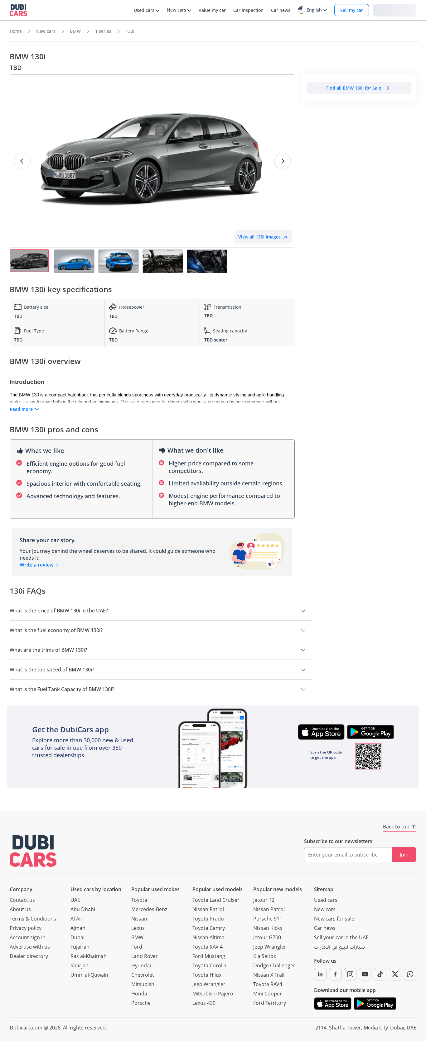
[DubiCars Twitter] (395, 974)
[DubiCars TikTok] (380, 974)
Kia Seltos (264, 956)
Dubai (77, 937)
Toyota (139, 899)
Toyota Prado (208, 918)
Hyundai (141, 965)
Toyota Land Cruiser (216, 899)
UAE (75, 899)
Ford (136, 946)
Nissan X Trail (268, 974)
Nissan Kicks (267, 928)
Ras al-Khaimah (88, 956)
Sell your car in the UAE (341, 937)
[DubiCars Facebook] (335, 974)
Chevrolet (142, 974)
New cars (325, 909)
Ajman (77, 928)
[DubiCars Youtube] (365, 974)
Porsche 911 (267, 918)
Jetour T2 (263, 899)
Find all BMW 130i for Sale (353, 88)
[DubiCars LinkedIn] (320, 974)
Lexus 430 (203, 1002)
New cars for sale (334, 918)
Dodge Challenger (274, 965)
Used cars (325, 899)
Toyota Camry (208, 928)
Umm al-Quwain (89, 974)
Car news (325, 928)
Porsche (141, 1002)
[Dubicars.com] (33, 851)
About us (20, 909)
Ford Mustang (208, 956)
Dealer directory (29, 956)
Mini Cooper (267, 993)
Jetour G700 (267, 937)
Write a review (37, 564)
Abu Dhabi (82, 909)
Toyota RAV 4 (207, 946)
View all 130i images (259, 237)
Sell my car (351, 10)
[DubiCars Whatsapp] (410, 974)
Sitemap (323, 889)
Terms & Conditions (33, 918)
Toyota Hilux (206, 974)
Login (394, 10)
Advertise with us (30, 946)
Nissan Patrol (208, 909)
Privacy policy (25, 928)
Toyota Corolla (209, 965)
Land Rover (144, 956)
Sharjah (79, 965)
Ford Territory (269, 1002)
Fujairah (80, 946)
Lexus (138, 928)
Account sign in (28, 937)
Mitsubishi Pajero (212, 993)
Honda (139, 993)
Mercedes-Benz (149, 909)
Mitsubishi (143, 984)
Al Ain (77, 918)
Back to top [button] (396, 826)
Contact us (22, 899)
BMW (137, 937)
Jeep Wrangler (208, 984)
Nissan (139, 918)
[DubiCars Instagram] (350, 974)
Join (404, 854)
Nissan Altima (208, 937)
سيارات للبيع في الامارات (339, 947)
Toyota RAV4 (267, 984)
